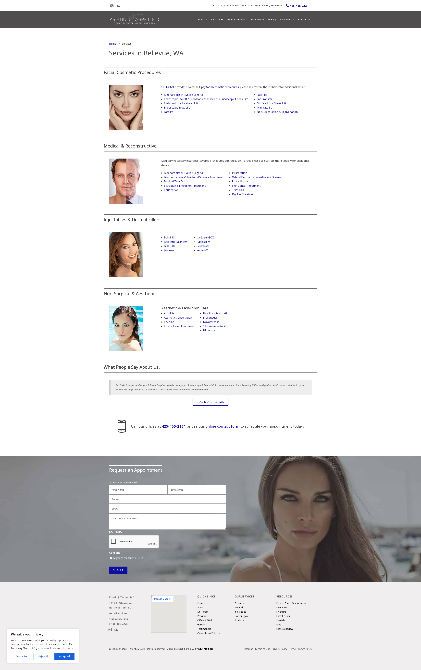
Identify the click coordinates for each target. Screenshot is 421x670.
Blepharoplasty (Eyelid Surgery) (183, 95)
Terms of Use (262, 648)
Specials (280, 620)
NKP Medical (205, 648)
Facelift (168, 112)
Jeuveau (169, 250)
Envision (169, 322)
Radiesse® (203, 242)
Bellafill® (169, 237)
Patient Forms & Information (291, 603)
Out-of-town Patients (208, 633)
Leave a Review (284, 628)
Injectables (240, 611)
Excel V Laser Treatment (179, 326)
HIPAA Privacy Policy (300, 648)
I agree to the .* (128, 557)
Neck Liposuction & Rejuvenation (277, 112)
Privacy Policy (279, 648)
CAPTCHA (115, 532)
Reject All (43, 656)
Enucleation (171, 190)
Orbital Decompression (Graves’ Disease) (257, 177)
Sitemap (248, 648)
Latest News (283, 616)
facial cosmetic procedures (222, 87)
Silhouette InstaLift (215, 326)
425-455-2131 (299, 6)
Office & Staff (204, 620)
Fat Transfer (264, 99)
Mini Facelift (264, 107)
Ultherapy (209, 330)
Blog (278, 624)
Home (200, 603)
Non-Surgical (241, 616)
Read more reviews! (210, 402)
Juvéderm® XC (205, 237)
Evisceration (239, 173)
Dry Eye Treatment (243, 194)
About (200, 607)
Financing (281, 611)
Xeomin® (202, 250)
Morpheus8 (210, 317)
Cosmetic (240, 603)
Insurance (281, 607)
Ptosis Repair (240, 181)
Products (239, 620)
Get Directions (118, 613)
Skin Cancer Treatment (246, 185)
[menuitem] (202, 19)
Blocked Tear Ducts (176, 181)
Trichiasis (238, 190)
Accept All (64, 656)
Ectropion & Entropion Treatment (185, 185)
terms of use (135, 557)
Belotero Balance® (175, 242)
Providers (202, 616)
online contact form (222, 426)
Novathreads (211, 322)
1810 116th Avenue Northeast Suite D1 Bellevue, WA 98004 (247, 5)
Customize (21, 656)
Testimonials (204, 628)
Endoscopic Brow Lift (177, 107)
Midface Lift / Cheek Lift (271, 103)
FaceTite (262, 95)
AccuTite (169, 313)
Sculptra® (203, 246)
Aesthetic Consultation (178, 317)
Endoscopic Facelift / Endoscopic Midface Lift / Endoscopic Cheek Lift (206, 99)
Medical (239, 607)
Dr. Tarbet (167, 87)
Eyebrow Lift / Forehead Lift (181, 103)
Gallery (201, 624)
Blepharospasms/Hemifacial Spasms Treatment (193, 177)
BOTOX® (169, 246)
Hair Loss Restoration (216, 313)
